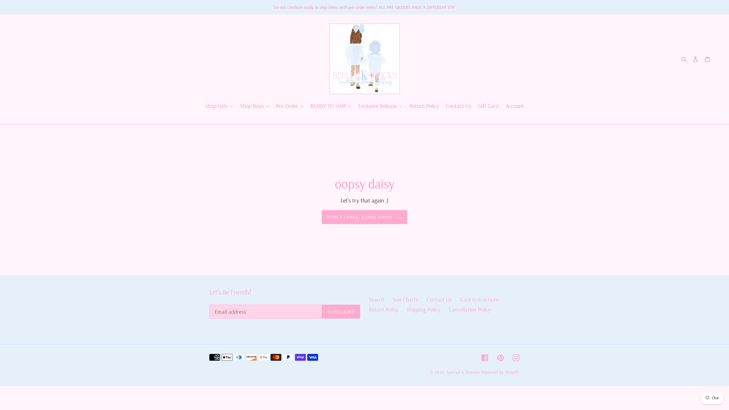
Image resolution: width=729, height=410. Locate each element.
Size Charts (405, 299)
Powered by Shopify (500, 372)
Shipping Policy (423, 309)
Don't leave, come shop (360, 217)
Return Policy (383, 309)
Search (376, 299)
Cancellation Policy (470, 309)
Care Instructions (479, 299)
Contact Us (439, 299)
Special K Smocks (464, 372)
